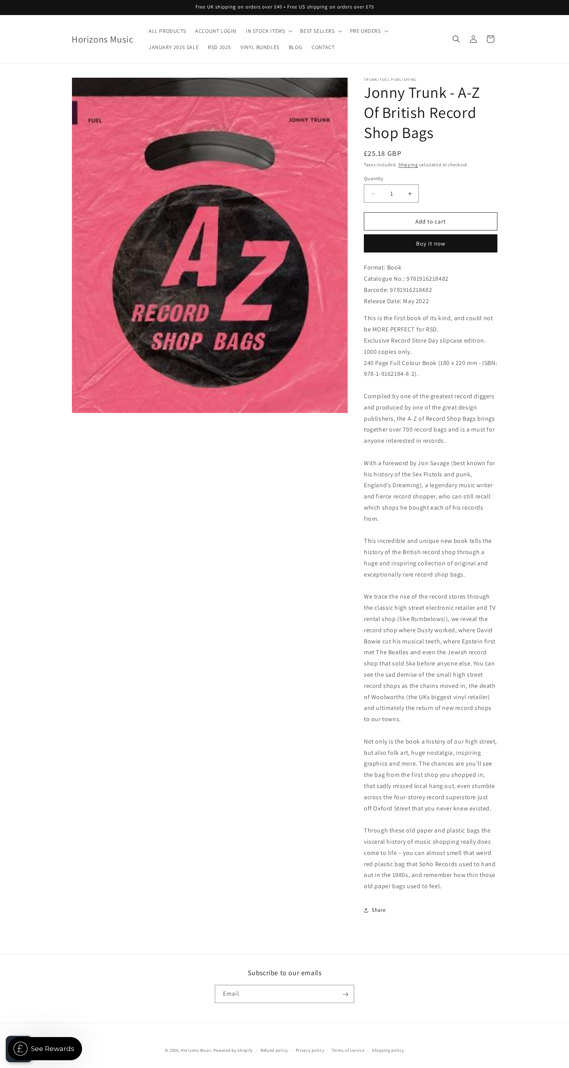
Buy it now (431, 243)
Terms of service (348, 1050)
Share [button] (379, 909)
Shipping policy (388, 1050)
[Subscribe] (345, 994)
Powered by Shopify (233, 1050)
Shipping (408, 164)
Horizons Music (196, 1050)
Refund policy (274, 1050)
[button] (268, 31)
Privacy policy (310, 1050)
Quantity (373, 178)
